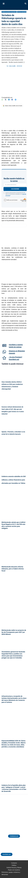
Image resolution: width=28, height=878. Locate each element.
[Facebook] (12, 99)
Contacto (14, 863)
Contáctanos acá (14, 836)
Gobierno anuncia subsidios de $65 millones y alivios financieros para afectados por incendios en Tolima (14, 479)
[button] (25, 4)
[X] (5, 99)
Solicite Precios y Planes (14, 867)
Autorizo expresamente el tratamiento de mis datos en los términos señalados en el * (16, 194)
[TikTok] (15, 813)
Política (14, 865)
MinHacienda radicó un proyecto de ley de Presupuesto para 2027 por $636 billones (14, 632)
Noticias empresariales (22, 11)
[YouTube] (18, 813)
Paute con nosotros (14, 870)
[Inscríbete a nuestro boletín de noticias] (4, 345)
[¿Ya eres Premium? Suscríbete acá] (4, 358)
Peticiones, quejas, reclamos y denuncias (11, 873)
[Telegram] (15, 99)
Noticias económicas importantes (9, 11)
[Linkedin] (10, 813)
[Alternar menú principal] (4, 4)
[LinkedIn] (9, 99)
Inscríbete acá (7, 854)
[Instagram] (13, 813)
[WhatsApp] (2, 99)
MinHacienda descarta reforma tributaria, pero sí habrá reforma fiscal (13, 569)
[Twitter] (7, 813)
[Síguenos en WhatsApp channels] (4, 352)
